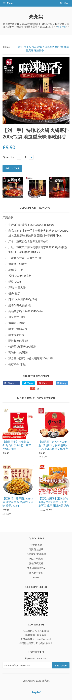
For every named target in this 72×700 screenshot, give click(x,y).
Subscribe (61, 665)
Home (6, 46)
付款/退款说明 (36, 549)
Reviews (44, 207)
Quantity (8, 157)
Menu (10, 3)
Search (36, 577)
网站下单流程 (36, 558)
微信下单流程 (36, 563)
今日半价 (61, 26)
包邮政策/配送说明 (36, 554)
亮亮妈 (36, 16)
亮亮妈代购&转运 (36, 568)
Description (28, 207)
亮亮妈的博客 (36, 572)
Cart (66, 3)
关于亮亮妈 (36, 544)
